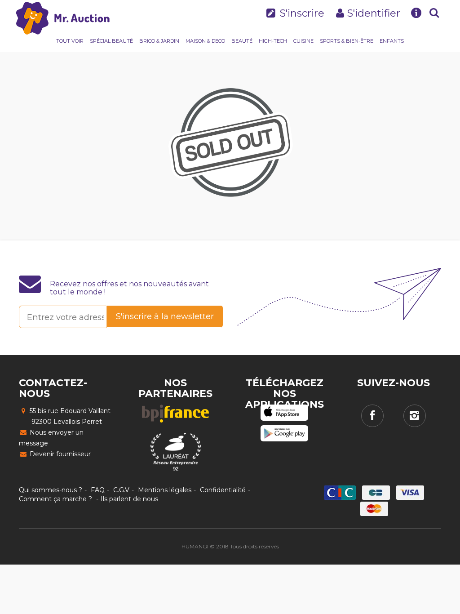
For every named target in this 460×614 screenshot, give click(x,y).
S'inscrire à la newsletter (165, 316)
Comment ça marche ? (55, 499)
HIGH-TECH (273, 41)
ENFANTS (392, 41)
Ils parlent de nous (129, 499)
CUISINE (303, 41)
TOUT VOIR (70, 41)
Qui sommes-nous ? (50, 490)
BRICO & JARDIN (159, 41)
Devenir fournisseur (59, 454)
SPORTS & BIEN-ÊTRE (346, 41)
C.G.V (121, 490)
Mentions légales (164, 490)
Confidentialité (223, 490)
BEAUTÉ (241, 41)
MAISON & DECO (205, 41)
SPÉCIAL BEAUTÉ (111, 41)
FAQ (98, 490)
